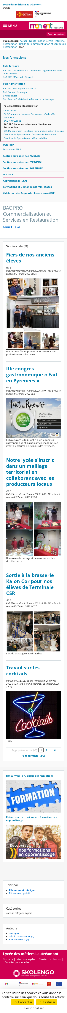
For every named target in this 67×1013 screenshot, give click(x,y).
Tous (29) (14, 933)
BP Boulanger (10, 95)
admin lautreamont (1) (21, 936)
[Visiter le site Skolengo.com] (33, 976)
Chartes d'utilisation (50, 959)
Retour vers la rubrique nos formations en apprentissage (31, 818)
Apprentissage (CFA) (15, 180)
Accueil (23, 41)
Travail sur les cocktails (23, 670)
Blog (17, 227)
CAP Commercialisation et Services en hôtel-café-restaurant (29, 116)
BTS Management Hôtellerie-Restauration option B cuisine (34, 130)
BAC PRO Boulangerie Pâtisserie (19, 88)
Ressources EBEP (12, 149)
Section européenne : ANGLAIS (21, 156)
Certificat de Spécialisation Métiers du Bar (25, 138)
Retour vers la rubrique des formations (29, 776)
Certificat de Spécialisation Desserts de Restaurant (30, 134)
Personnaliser (34, 1008)
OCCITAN (8, 174)
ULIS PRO (8, 144)
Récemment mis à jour (23, 890)
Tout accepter (22, 1002)
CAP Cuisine (10, 110)
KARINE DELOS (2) (19, 939)
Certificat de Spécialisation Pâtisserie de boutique (28, 99)
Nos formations (38, 41)
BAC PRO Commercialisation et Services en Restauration (34, 45)
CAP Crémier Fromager (15, 92)
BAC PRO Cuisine (12, 120)
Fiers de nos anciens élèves (30, 257)
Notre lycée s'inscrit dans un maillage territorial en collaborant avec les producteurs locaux (30, 472)
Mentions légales (26, 959)
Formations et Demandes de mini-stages (27, 186)
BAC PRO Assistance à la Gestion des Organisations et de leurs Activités (32, 72)
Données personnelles (16, 962)
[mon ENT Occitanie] (46, 25)
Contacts (8, 959)
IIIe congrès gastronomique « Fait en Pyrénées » (32, 374)
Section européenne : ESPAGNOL (22, 162)
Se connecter (56, 34)
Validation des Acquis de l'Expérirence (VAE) (29, 193)
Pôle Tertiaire (11, 66)
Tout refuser (46, 1002)
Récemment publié (19, 893)
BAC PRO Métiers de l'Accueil (18, 77)
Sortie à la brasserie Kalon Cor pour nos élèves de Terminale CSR (30, 584)
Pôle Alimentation (14, 83)
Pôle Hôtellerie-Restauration (21, 106)
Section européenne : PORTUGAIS (23, 168)
